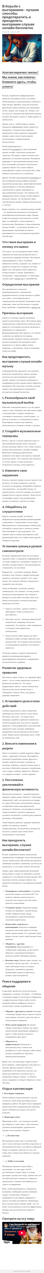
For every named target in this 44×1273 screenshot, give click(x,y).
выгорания (34, 178)
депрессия (36, 307)
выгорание (16, 149)
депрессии (19, 278)
